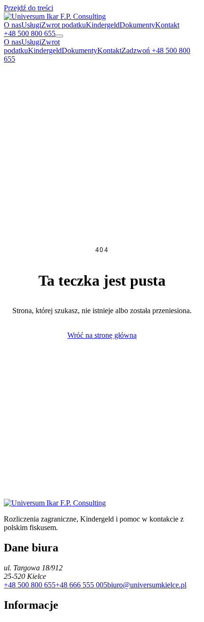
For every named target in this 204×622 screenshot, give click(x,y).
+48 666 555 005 (81, 585)
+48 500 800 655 (30, 585)
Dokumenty (137, 25)
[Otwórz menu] (59, 36)
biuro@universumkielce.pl (146, 585)
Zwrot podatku (63, 25)
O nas (12, 25)
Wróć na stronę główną (102, 335)
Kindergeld (103, 25)
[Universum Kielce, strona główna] (55, 16)
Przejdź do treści (28, 8)
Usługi (31, 25)
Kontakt (167, 25)
